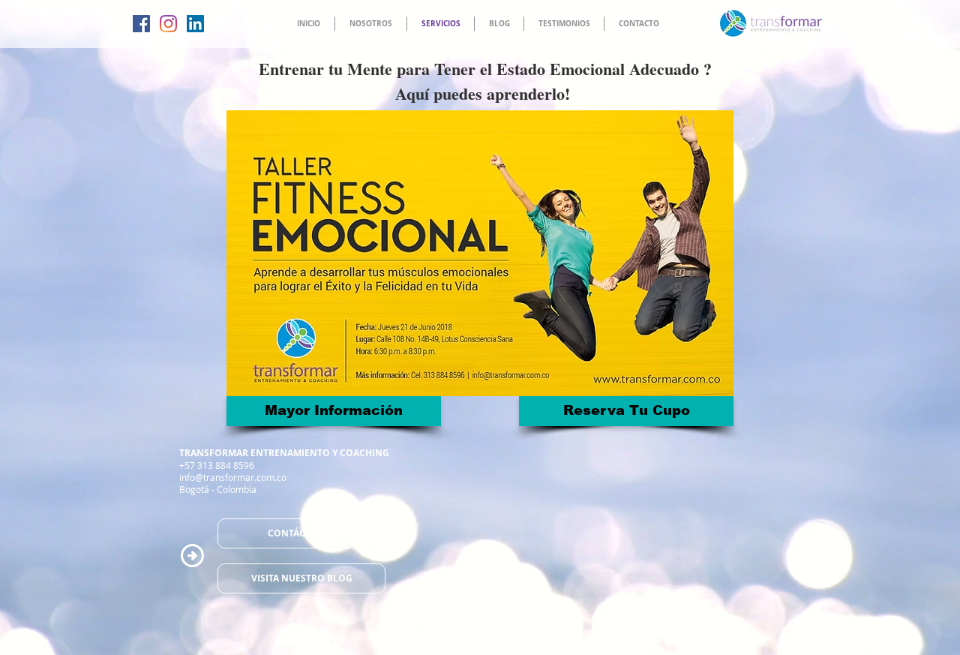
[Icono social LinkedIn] (195, 23)
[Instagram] (168, 23)
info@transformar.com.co (232, 477)
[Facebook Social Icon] (141, 23)
